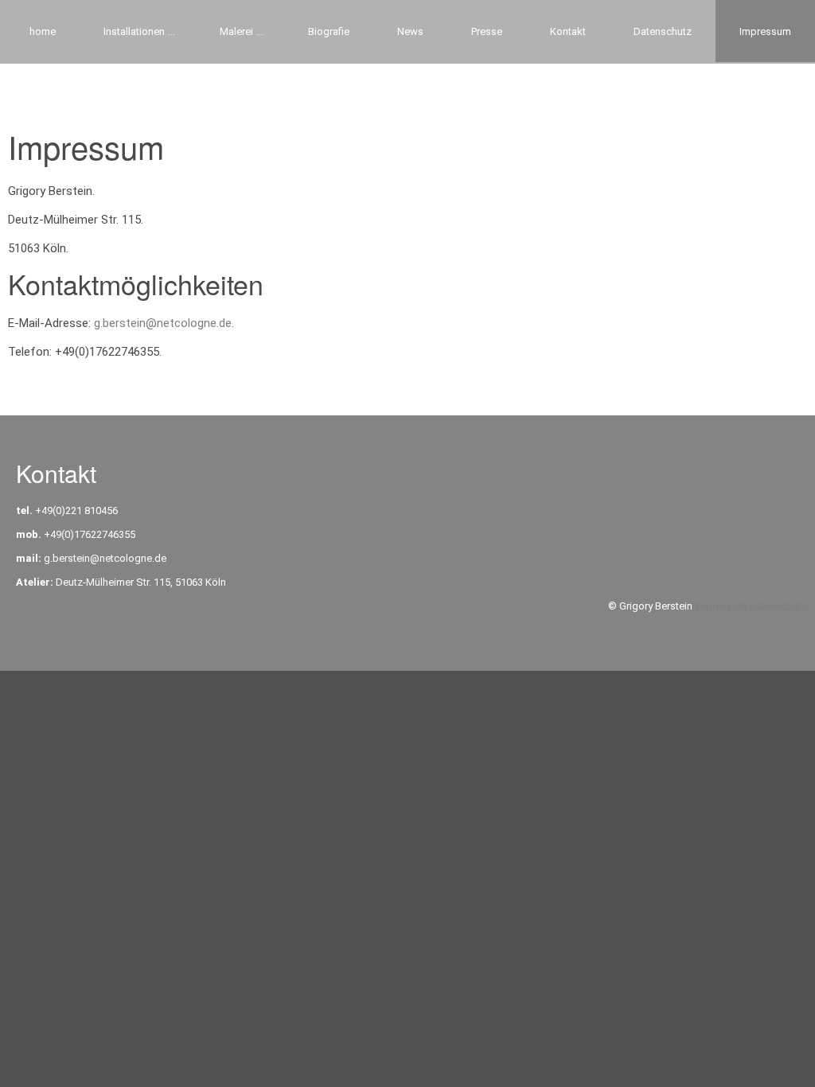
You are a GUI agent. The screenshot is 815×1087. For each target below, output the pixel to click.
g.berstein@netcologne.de (163, 323)
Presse (486, 31)
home (42, 31)
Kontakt (568, 31)
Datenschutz (663, 31)
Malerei (236, 31)
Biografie (328, 31)
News (410, 31)
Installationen (134, 31)
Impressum (722, 606)
